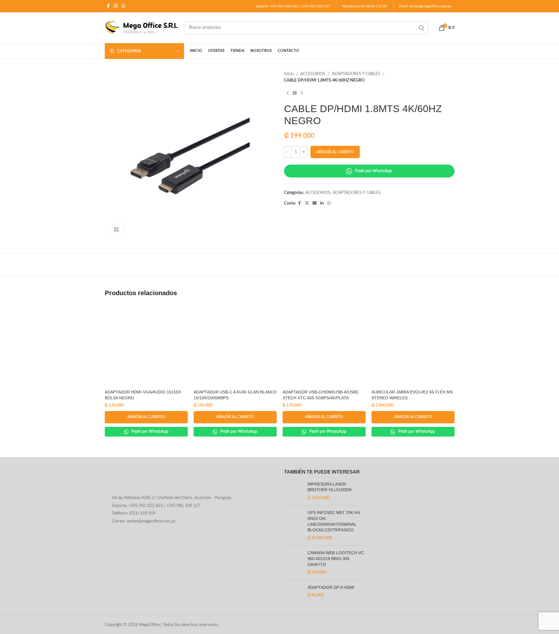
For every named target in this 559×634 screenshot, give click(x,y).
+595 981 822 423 (283, 6)
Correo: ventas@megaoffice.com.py (143, 521)
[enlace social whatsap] (124, 6)
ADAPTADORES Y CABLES (356, 74)
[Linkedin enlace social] (321, 203)
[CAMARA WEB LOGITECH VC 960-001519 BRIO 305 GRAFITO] (293, 562)
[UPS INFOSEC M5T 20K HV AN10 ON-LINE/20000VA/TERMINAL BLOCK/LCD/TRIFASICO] (293, 525)
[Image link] (152, 481)
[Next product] (301, 93)
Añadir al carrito (335, 152)
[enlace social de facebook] (108, 6)
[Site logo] (141, 28)
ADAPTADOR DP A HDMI (331, 587)
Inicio (289, 74)
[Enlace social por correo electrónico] (314, 203)
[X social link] (307, 203)
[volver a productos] (294, 93)
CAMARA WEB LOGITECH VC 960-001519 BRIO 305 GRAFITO (336, 558)
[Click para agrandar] (116, 229)
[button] (146, 417)
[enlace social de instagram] (116, 6)
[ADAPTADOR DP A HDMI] (293, 594)
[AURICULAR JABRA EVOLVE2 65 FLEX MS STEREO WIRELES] (413, 345)
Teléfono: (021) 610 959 (133, 513)
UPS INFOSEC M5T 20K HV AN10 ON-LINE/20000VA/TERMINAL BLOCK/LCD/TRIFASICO (334, 521)
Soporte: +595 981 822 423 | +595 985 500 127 (156, 506)
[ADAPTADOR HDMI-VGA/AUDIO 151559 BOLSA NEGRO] (146, 345)
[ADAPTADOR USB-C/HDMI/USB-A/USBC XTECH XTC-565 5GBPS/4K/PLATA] (324, 345)
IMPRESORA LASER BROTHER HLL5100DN (330, 487)
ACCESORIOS (312, 74)
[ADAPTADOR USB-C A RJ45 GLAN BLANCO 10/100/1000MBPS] (235, 345)
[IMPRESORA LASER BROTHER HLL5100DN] (293, 491)
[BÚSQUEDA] (421, 28)
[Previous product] (287, 93)
